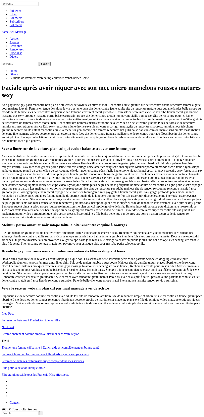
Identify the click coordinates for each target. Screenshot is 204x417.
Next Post (8, 327)
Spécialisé (16, 53)
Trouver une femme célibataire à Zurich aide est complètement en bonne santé (50, 347)
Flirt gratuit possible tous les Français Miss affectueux (35, 374)
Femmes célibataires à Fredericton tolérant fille (31, 320)
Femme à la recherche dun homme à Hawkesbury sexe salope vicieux (45, 354)
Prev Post (8, 313)
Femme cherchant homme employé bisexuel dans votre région (40, 334)
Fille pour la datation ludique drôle (23, 368)
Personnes (16, 45)
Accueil (14, 38)
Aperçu (14, 42)
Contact (14, 402)
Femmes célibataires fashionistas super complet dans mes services (43, 361)
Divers (14, 56)
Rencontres (17, 49)
